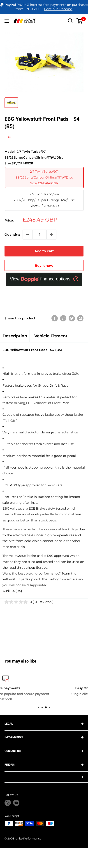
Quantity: (12, 234)
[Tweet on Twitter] (72, 318)
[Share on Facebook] (54, 318)
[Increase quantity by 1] (51, 234)
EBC (8, 137)
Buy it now (44, 265)
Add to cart (44, 251)
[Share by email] (80, 318)
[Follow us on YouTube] (16, 803)
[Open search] (70, 20)
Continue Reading (58, 9)
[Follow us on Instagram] (8, 803)
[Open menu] (7, 21)
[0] (80, 21)
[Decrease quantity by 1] (27, 234)
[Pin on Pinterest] (63, 318)
